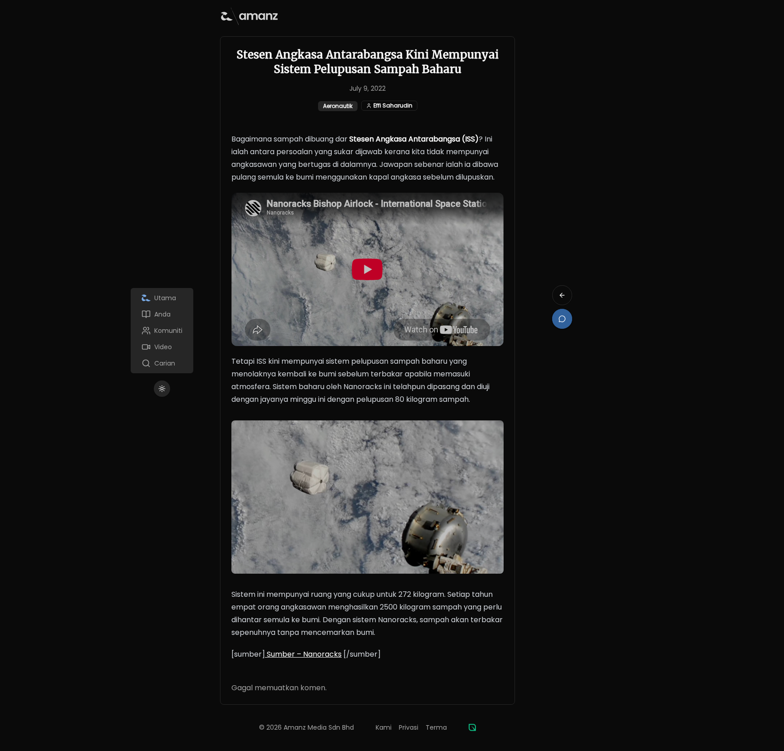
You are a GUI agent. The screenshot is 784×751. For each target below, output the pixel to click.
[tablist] (162, 330)
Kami (384, 727)
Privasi (408, 727)
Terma (436, 727)
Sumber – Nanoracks (303, 654)
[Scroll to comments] (562, 319)
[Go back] (562, 295)
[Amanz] (472, 727)
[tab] (161, 298)
